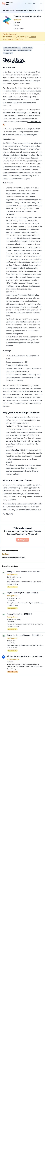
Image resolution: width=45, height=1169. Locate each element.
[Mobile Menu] (41, 3)
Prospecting (14, 666)
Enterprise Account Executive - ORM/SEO (23, 572)
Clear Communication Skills (12, 47)
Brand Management (26, 645)
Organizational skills (10, 50)
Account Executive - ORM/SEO (19, 614)
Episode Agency (13, 659)
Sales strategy (8, 53)
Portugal (36, 664)
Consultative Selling (26, 581)
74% (8, 97)
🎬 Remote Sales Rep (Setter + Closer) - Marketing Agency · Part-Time (25, 656)
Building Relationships (13, 603)
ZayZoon (17, 20)
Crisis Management (38, 581)
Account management (13, 581)
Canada (16, 25)
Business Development (27, 603)
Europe (18, 664)
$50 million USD (34, 122)
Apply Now (24, 540)
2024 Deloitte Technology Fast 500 (19, 113)
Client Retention (37, 645)
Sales (8, 666)
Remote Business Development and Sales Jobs (19, 10)
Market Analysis (27, 47)
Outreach (21, 666)
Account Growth (12, 624)
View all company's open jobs (13, 557)
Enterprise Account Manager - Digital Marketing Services (25, 635)
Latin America (11, 664)
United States (11, 579)
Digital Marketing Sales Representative (22, 593)
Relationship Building (24, 50)
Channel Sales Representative (27, 16)
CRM (36, 603)
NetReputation (12, 574)
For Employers (30, 3)
